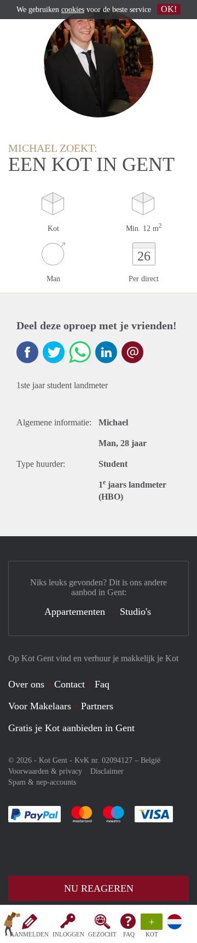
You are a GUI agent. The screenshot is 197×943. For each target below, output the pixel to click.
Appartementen (74, 611)
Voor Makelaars (39, 706)
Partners (97, 706)
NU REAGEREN (99, 888)
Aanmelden (29, 934)
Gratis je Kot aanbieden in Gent (71, 727)
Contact (69, 684)
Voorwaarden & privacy (45, 771)
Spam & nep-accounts (42, 782)
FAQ (129, 934)
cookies (72, 9)
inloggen (68, 934)
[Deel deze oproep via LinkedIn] (106, 352)
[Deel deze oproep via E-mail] (132, 352)
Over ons (26, 684)
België (150, 760)
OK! (169, 9)
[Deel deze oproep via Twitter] (54, 352)
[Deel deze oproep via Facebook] (27, 352)
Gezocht (102, 934)
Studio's (135, 611)
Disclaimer (107, 771)
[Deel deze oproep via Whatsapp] (80, 352)
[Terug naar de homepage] (12, 926)
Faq (102, 684)
